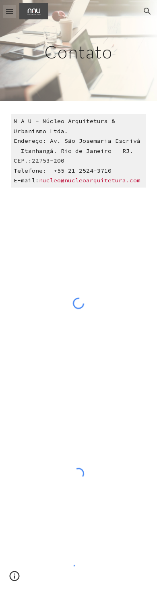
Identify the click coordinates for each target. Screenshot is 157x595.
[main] (78, 50)
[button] (9, 11)
